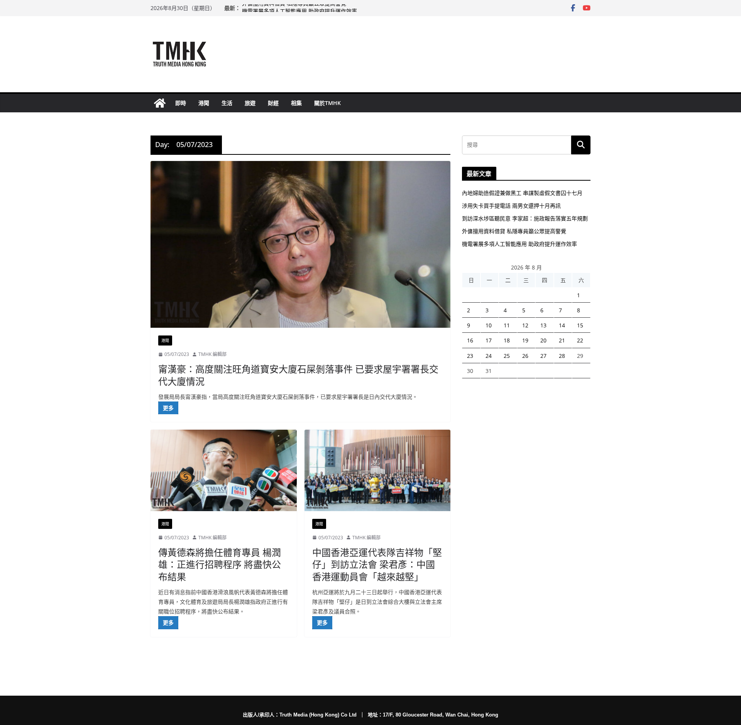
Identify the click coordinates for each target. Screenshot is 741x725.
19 (525, 340)
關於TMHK (327, 103)
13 (543, 325)
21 (562, 340)
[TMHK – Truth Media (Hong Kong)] (160, 103)
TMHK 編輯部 (212, 354)
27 (543, 355)
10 (489, 325)
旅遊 (250, 103)
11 (507, 325)
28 (562, 355)
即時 (180, 103)
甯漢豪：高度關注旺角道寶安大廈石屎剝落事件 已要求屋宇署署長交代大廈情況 (298, 374)
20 (543, 340)
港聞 (203, 103)
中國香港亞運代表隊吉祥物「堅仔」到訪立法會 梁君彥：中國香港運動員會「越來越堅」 (377, 564)
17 (489, 340)
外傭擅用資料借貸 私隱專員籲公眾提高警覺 (294, 8)
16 (470, 340)
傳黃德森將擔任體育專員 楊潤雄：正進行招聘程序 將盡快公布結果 (219, 564)
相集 (296, 103)
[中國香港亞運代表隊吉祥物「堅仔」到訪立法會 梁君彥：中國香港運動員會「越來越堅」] (378, 470)
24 (489, 355)
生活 (227, 103)
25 (507, 355)
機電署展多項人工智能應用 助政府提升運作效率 (519, 243)
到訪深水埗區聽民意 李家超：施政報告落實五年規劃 (525, 218)
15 (580, 325)
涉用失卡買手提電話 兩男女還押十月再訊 (511, 205)
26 (525, 355)
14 (562, 325)
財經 (273, 103)
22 (580, 340)
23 (470, 355)
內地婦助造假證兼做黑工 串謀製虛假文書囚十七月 (522, 192)
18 (507, 340)
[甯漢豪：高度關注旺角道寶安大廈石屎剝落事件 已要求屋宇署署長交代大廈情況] (300, 244)
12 (525, 325)
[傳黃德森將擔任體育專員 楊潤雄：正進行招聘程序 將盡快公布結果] (224, 470)
